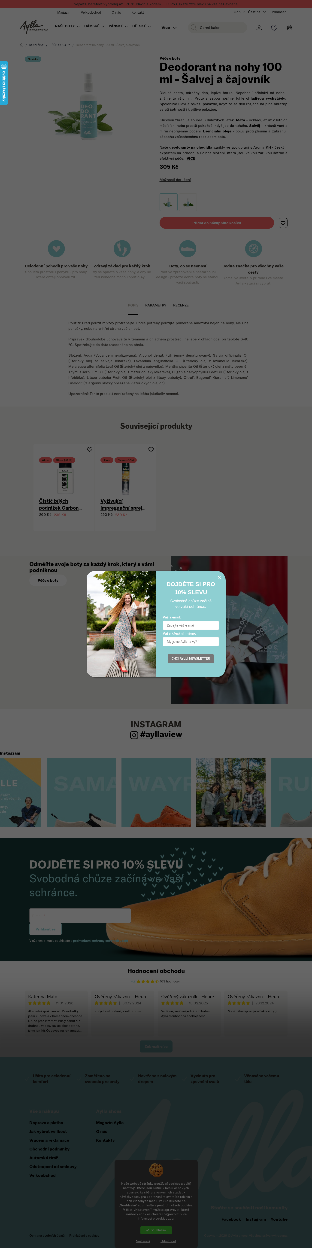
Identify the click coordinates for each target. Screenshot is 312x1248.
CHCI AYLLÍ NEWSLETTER (191, 658)
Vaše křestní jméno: (179, 633)
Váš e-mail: (172, 617)
